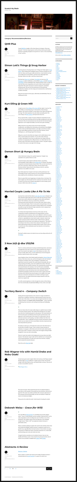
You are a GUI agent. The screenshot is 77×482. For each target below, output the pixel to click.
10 (10, 468)
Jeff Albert (6, 51)
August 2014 (58, 144)
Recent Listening (59, 70)
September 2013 (59, 153)
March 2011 (58, 183)
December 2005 (59, 257)
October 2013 (58, 151)
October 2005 (58, 259)
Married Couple (27, 191)
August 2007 (58, 233)
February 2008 (58, 226)
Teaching (58, 75)
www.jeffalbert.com (58, 52)
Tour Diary (58, 78)
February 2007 (58, 240)
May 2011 (58, 181)
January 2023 (58, 109)
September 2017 (59, 130)
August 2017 (58, 131)
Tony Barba (37, 79)
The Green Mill (36, 108)
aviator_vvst (58, 97)
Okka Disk (28, 343)
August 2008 (58, 219)
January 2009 (58, 213)
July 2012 (58, 168)
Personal (57, 68)
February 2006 (59, 255)
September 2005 (59, 261)
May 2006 (58, 251)
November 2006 (59, 244)
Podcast (57, 69)
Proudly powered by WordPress (17, 477)
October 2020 (58, 121)
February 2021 (58, 117)
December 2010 (59, 187)
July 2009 (58, 206)
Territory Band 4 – (25, 291)
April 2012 (58, 172)
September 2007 (59, 232)
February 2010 (58, 198)
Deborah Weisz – (23, 407)
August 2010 (58, 192)
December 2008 (59, 214)
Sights (57, 72)
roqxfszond (58, 88)
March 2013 (58, 160)
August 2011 (58, 179)
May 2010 (58, 195)
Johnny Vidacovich (48, 257)
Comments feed (59, 272)
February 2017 (58, 132)
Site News (58, 73)
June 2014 (58, 145)
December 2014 (59, 142)
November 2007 (59, 230)
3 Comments (7, 206)
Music (6, 54)
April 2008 (58, 224)
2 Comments (7, 369)
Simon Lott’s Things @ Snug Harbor (25, 65)
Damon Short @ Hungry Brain (22, 151)
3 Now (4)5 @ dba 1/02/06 (19, 243)
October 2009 (58, 202)
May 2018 (58, 128)
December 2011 (59, 175)
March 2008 (58, 225)
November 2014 (59, 143)
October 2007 (58, 231)
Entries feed (58, 271)
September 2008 (59, 218)
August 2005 (58, 262)
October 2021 (58, 110)
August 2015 (58, 137)
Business (58, 63)
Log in (57, 270)
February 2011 (58, 185)
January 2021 (58, 118)
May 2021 (58, 113)
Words (57, 79)
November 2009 (59, 201)
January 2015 (58, 141)
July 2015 (58, 138)
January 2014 (58, 149)
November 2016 (59, 134)
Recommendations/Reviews (61, 71)
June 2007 (58, 236)
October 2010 (58, 189)
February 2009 (59, 212)
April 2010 (58, 196)
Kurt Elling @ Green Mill (19, 103)
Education (58, 64)
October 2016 (58, 135)
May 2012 (58, 170)
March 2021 (58, 116)
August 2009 (58, 205)
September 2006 (59, 246)
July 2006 (58, 249)
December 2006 (59, 243)
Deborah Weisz (29, 414)
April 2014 (58, 147)
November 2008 (59, 215)
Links (57, 65)
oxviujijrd (58, 92)
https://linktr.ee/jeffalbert (66, 55)
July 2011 (57, 180)
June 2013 (58, 156)
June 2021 (58, 112)
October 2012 (58, 166)
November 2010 (59, 188)
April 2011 (58, 182)
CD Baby (21, 234)
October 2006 (58, 245)
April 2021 (58, 115)
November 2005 (59, 258)
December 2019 (59, 125)
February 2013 (58, 161)
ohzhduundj (58, 90)
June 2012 (58, 169)
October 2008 (58, 217)
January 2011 (58, 186)
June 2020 (58, 122)
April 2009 (58, 210)
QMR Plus (10, 43)
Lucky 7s (42, 81)
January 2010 (58, 199)
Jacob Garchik (31, 456)
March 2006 (58, 253)
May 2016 (58, 136)
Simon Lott (27, 79)
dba (34, 251)
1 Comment (7, 118)
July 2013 (57, 155)
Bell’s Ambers (29, 114)
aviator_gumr (58, 95)
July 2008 (58, 220)
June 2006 (58, 250)
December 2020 (59, 119)
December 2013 (59, 150)
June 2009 (58, 207)
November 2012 (59, 164)
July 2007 (58, 234)
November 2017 (59, 129)
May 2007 (58, 237)
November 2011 (59, 176)
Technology (58, 76)
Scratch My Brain (12, 8)
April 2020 (58, 124)
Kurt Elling (29, 108)
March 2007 (58, 239)
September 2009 (59, 204)
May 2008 (58, 223)
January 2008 (58, 227)
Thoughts (58, 77)
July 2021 (58, 111)
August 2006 (58, 247)
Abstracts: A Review (16, 447)
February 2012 (58, 174)
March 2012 (58, 173)
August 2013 (58, 154)
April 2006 (58, 252)
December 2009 (59, 200)
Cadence (38, 438)
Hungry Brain (38, 162)
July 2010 (58, 193)
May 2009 (58, 208)
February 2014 (58, 148)
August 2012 (58, 167)
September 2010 (59, 191)
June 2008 (58, 221)
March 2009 (58, 211)
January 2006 (58, 256)
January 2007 (58, 242)
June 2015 (58, 140)
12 (16, 468)
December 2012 (59, 163)
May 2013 (58, 157)
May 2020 (58, 123)
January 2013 (58, 162)
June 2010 (58, 194)
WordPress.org (59, 273)
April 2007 (58, 238)
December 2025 (59, 106)
